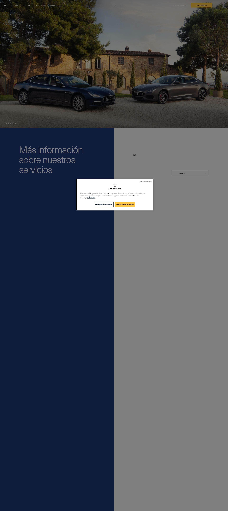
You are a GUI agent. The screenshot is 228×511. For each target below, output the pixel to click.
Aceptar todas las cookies (125, 204)
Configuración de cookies (103, 204)
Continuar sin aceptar (145, 181)
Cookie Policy (91, 198)
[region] (114, 194)
